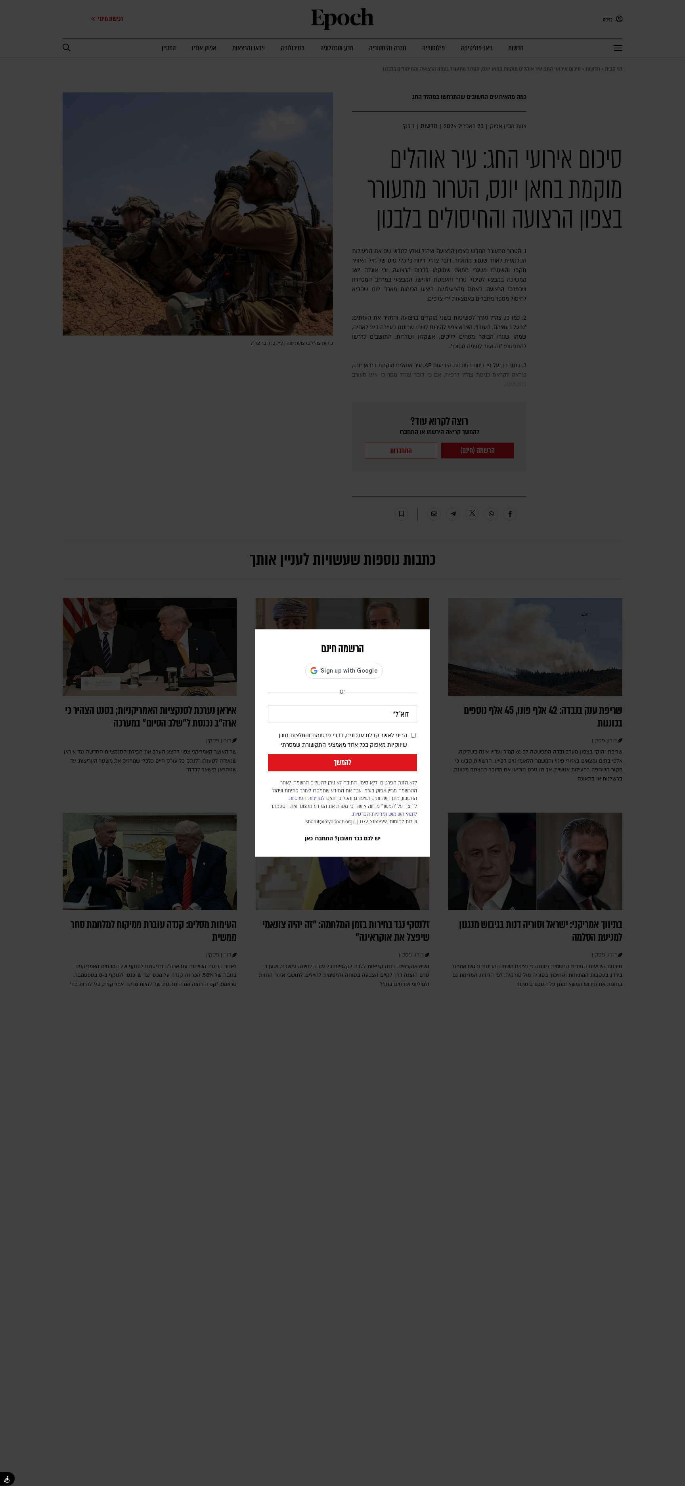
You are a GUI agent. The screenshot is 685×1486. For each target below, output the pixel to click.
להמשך (342, 762)
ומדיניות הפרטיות (369, 814)
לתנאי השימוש (402, 814)
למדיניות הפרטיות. (306, 798)
